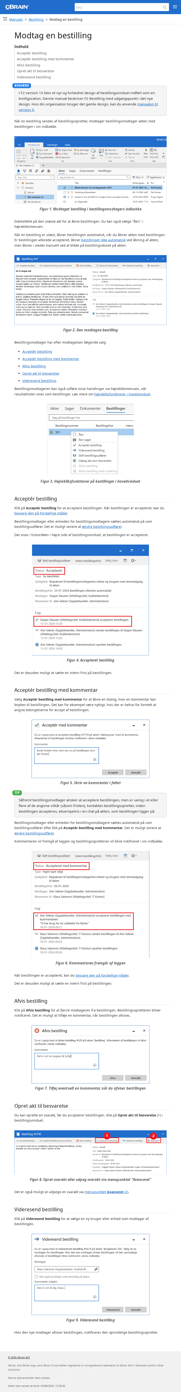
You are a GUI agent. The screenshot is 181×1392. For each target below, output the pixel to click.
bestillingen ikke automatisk (103, 240)
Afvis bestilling (28, 65)
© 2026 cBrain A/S (19, 1357)
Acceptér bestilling (32, 53)
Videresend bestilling (34, 77)
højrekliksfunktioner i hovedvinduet (122, 394)
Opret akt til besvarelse (35, 71)
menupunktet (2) (106, 1192)
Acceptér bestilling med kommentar (45, 59)
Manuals (16, 19)
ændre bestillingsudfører (101, 526)
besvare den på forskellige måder (40, 513)
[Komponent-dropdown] (5, 19)
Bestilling (36, 19)
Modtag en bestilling (65, 19)
